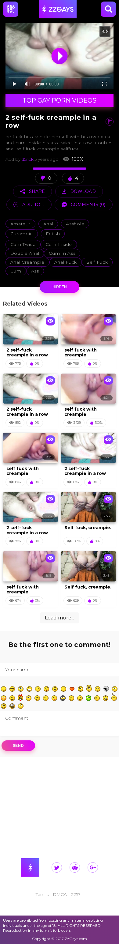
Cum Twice (23, 244)
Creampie (21, 233)
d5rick (27, 159)
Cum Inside (58, 244)
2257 (76, 894)
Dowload (83, 191)
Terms (42, 894)
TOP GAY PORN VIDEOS (59, 100)
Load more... (59, 618)
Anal (48, 224)
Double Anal (24, 253)
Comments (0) (88, 204)
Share (37, 191)
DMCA (60, 894)
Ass (35, 271)
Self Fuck (97, 262)
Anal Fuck (65, 262)
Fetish (53, 233)
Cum (15, 271)
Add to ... (33, 204)
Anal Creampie (27, 262)
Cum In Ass (62, 253)
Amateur (20, 224)
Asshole (75, 224)
